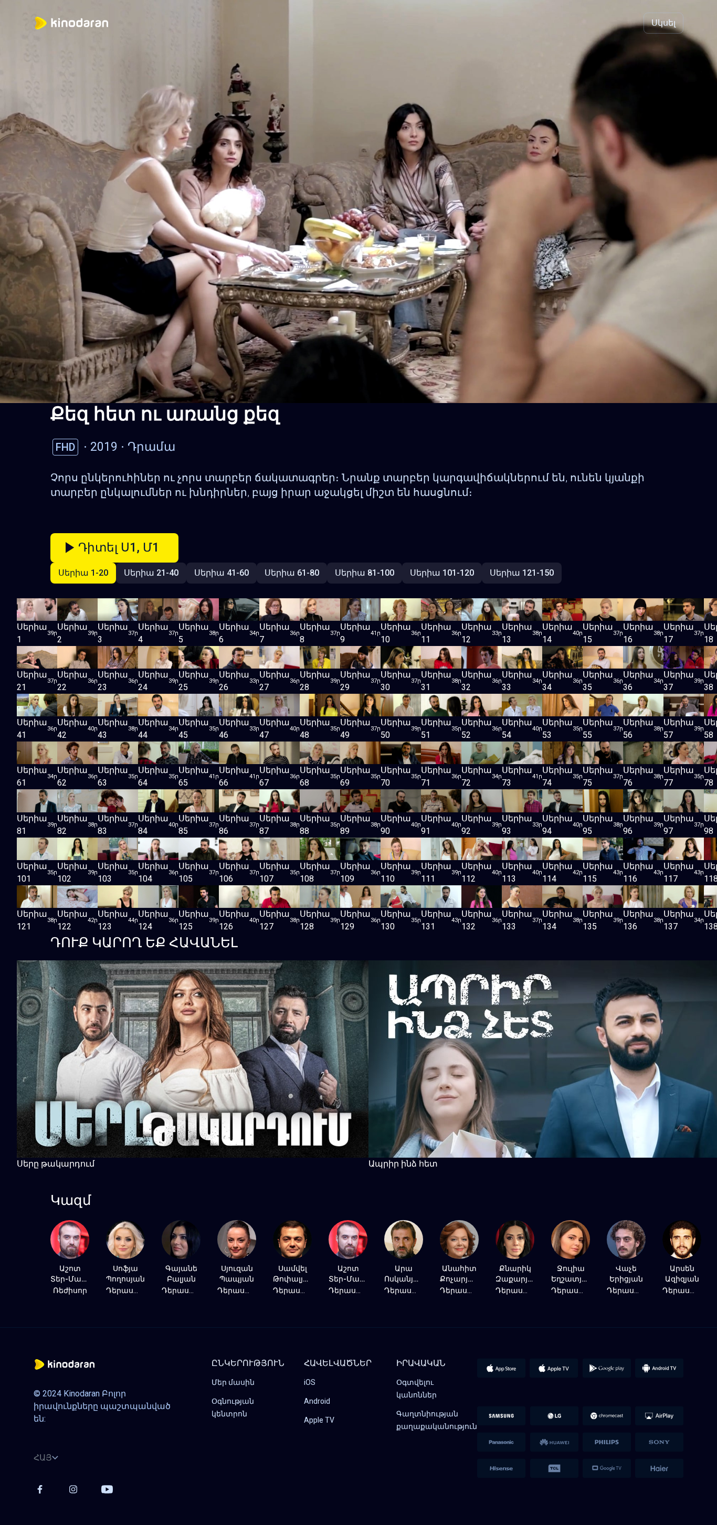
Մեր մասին (233, 1382)
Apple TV (319, 1420)
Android (317, 1401)
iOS (309, 1382)
